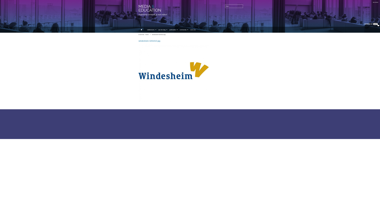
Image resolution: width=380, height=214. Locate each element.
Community (183, 30)
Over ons (193, 30)
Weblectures (150, 30)
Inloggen (375, 2)
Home (147, 34)
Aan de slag (161, 30)
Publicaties (172, 30)
